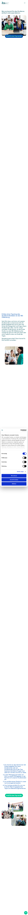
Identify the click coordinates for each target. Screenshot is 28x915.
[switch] (24, 458)
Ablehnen (14, 483)
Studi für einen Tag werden (14, 36)
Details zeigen (20, 471)
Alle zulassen (14, 475)
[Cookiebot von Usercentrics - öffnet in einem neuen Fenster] (20, 430)
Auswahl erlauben (14, 479)
